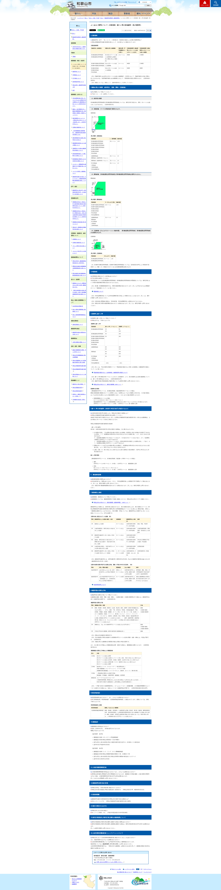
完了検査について (77, 78)
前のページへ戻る (116, 869)
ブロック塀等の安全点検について (79, 246)
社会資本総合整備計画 (78, 306)
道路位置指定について (78, 324)
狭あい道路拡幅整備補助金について (79, 315)
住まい (102, 18)
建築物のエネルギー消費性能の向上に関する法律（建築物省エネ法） (79, 285)
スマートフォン (148, 869)
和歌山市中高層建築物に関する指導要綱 (79, 356)
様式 (74, 90)
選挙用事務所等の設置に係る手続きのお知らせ (79, 138)
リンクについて (148, 872)
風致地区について (98, 291)
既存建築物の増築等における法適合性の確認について (79, 159)
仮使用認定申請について (78, 81)
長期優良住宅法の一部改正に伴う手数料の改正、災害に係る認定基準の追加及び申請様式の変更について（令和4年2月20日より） (79, 214)
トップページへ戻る (129, 869)
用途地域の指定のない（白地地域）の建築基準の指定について (111, 372)
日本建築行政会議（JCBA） (79, 399)
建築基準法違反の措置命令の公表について (79, 333)
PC (141, 869)
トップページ (80, 18)
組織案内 (74, 884)
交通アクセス (75, 882)
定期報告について (77, 239)
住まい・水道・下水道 (94, 18)
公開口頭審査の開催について (79, 342)
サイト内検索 (114, 5)
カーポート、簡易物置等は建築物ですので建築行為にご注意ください (79, 166)
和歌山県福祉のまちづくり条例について (79, 375)
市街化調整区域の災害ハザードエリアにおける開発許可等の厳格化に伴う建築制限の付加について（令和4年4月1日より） (79, 102)
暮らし (86, 18)
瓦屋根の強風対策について (79, 127)
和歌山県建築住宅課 (77, 387)
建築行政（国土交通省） (78, 384)
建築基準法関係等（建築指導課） (112, 18)
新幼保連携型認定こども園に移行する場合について (79, 154)
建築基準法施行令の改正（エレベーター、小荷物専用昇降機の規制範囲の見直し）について (79, 179)
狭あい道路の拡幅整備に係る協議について (79, 310)
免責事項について (137, 872)
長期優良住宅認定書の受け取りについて (79, 223)
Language (144, 2)
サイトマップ (132, 2)
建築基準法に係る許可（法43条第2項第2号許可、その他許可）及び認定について (79, 192)
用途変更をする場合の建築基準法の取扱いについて (79, 149)
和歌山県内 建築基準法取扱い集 (79, 86)
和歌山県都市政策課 (77, 391)
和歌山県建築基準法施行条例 (79, 369)
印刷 (148, 30)
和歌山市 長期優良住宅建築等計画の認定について (79, 228)
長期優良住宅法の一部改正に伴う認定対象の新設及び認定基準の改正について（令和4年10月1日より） (79, 204)
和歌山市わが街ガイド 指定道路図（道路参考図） (111, 502)
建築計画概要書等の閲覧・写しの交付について (79, 350)
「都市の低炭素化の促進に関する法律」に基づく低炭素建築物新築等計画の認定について (79, 293)
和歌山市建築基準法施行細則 (79, 365)
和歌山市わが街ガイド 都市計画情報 (107, 384)
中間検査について (77, 75)
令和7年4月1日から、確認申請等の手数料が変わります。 (79, 47)
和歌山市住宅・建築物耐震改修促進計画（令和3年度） (79, 261)
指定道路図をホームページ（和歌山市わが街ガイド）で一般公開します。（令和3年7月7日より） (79, 121)
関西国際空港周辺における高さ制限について (79, 144)
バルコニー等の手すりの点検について (79, 252)
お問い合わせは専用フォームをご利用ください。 (109, 862)
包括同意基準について (100, 584)
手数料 (74, 56)
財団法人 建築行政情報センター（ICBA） (79, 395)
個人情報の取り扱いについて (124, 872)
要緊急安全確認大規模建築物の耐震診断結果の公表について (79, 268)
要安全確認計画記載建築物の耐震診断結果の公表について (79, 274)
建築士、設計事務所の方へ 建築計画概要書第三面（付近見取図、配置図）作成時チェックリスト (79, 112)
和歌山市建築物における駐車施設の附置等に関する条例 (79, 361)
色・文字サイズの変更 (121, 2)
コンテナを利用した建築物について (79, 172)
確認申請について (77, 71)
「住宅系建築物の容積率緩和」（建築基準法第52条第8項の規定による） (79, 132)
